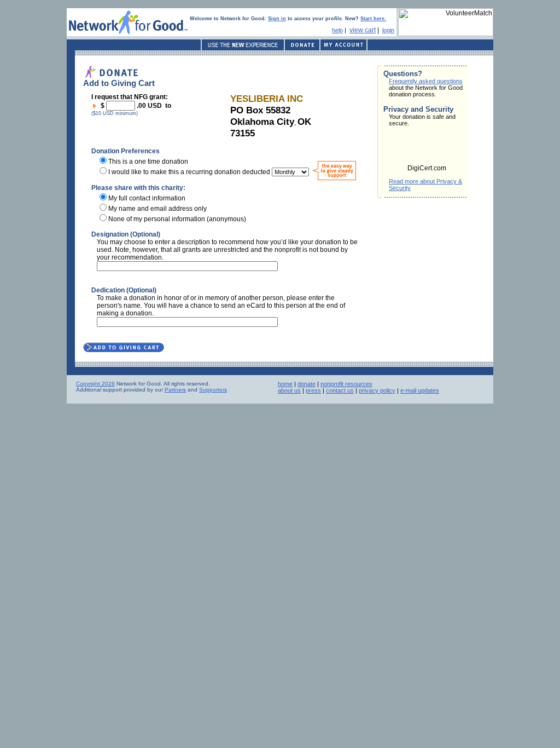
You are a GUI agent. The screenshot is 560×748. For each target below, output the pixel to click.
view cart (362, 30)
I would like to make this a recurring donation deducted (189, 172)
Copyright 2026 (95, 384)
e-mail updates (419, 390)
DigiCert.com (426, 168)
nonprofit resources (346, 384)
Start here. (373, 18)
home (285, 384)
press (313, 390)
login (388, 30)
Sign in (277, 18)
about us (289, 390)
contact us (340, 390)
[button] (427, 149)
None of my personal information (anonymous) (177, 219)
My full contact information (146, 198)
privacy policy (377, 390)
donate (307, 384)
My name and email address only (157, 208)
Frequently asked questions (426, 81)
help (337, 30)
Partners (175, 390)
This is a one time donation (148, 161)
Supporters (213, 390)
